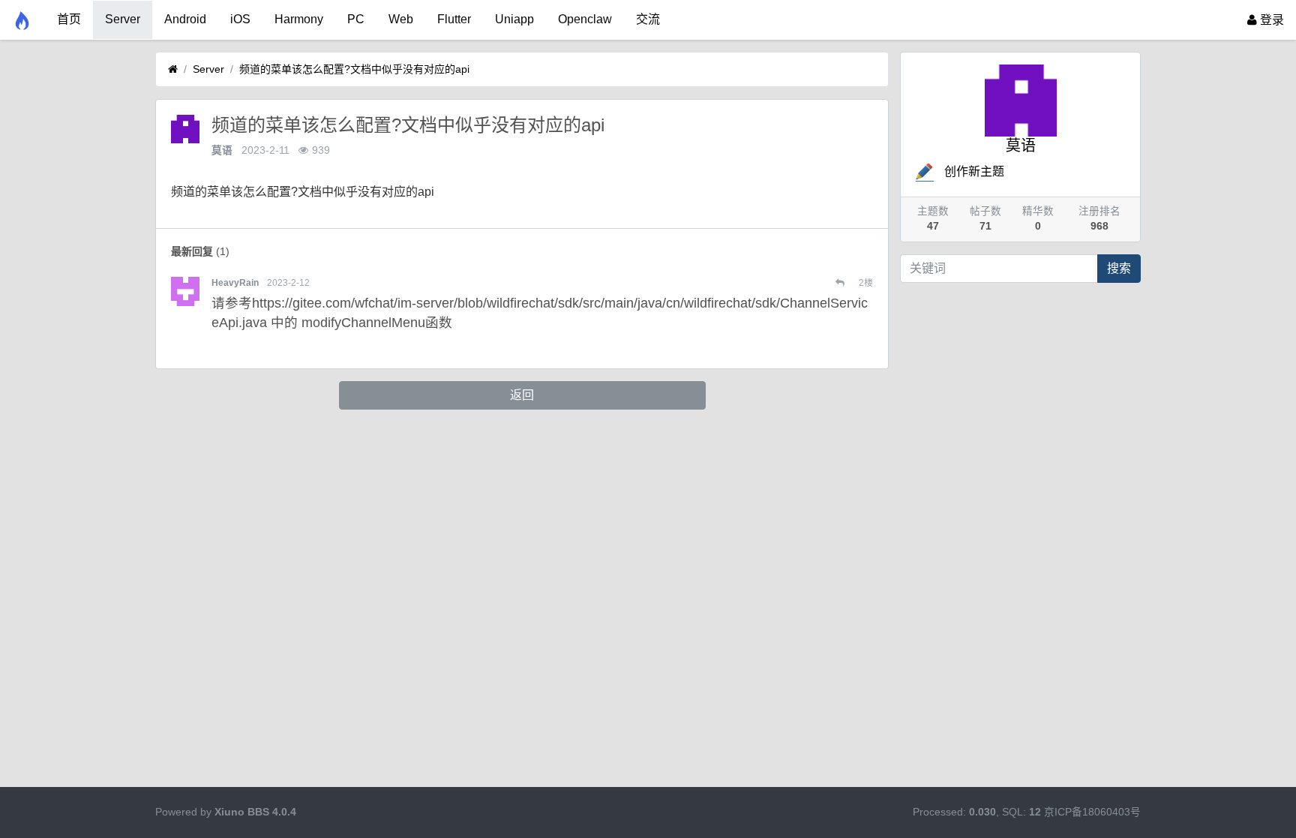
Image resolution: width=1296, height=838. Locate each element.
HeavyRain (235, 283)
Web (400, 19)
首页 (69, 19)
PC (355, 19)
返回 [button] (522, 395)
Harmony (298, 19)
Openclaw (585, 19)
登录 (1270, 20)
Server (122, 19)
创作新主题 (974, 171)
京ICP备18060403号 (1092, 812)
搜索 (1119, 268)
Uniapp (514, 19)
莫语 (222, 150)
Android (185, 19)
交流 (648, 19)
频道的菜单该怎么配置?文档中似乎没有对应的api (354, 69)
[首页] (173, 69)
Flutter (454, 19)
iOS (240, 19)
